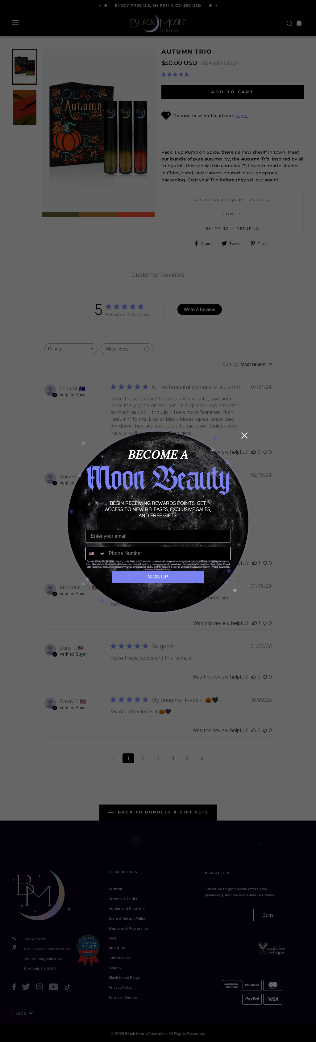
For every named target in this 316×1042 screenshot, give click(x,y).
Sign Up (158, 576)
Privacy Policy (152, 569)
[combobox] (96, 553)
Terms (166, 569)
